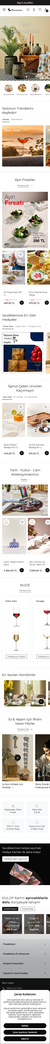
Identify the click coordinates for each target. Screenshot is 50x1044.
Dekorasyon (17, 119)
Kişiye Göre (20, 326)
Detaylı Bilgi (27, 909)
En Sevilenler (31, 397)
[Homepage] (15, 10)
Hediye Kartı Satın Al (15, 859)
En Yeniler (18, 397)
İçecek (6, 119)
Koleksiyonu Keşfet (16, 656)
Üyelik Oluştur (10, 909)
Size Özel (7, 397)
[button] (25, 944)
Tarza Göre (8, 326)
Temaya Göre (34, 326)
